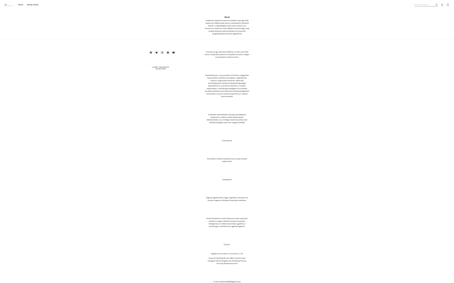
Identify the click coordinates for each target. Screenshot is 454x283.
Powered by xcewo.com (162, 68)
